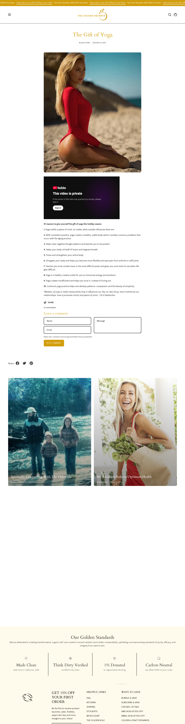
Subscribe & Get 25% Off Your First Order (21, 3)
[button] (170, 14)
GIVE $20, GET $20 (130, 707)
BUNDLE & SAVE (129, 698)
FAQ (88, 698)
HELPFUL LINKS (96, 692)
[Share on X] (24, 363)
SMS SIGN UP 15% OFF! (132, 711)
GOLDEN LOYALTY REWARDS (135, 720)
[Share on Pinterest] (31, 363)
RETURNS (91, 702)
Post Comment (54, 343)
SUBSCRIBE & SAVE (130, 702)
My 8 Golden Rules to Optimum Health (124, 477)
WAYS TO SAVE (130, 692)
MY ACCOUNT (93, 716)
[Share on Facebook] (17, 363)
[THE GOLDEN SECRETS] (92, 14)
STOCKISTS (92, 711)
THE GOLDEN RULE (96, 720)
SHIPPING (91, 707)
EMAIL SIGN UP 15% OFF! (133, 716)
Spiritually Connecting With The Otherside (41, 477)
